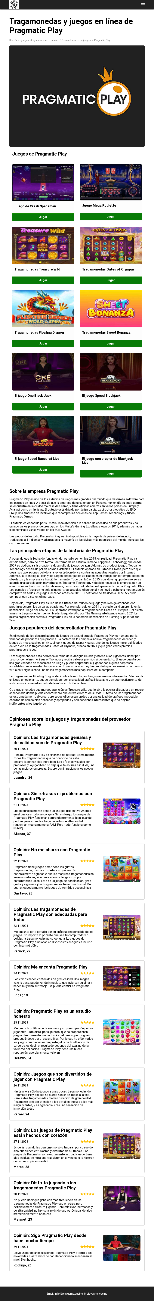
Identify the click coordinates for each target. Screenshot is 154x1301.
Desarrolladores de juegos (76, 40)
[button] (143, 4)
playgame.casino (97, 1293)
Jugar (43, 217)
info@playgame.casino (69, 1293)
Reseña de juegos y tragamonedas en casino (34, 40)
